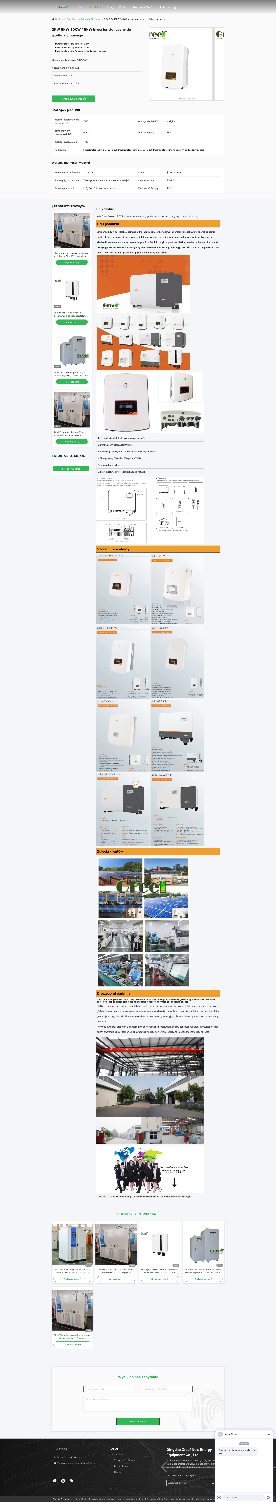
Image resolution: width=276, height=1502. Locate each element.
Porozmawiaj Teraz (71, 98)
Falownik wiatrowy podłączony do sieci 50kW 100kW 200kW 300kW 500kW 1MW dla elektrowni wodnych (72, 1271)
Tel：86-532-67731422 (68, 1457)
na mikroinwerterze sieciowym (176, 1196)
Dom (81, 7)
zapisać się (216, 1483)
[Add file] (219, 1497)
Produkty (95, 7)
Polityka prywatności (62, 1499)
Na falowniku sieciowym (89, 19)
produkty (71, 19)
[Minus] (269, 1434)
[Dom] (63, 7)
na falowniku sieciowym (146, 1196)
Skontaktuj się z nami (142, 9)
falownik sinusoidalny (120, 1196)
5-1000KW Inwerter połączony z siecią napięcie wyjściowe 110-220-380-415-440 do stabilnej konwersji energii (204, 1271)
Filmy (110, 7)
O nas (122, 7)
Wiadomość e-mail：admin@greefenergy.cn (77, 1463)
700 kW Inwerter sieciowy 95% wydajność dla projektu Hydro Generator (68, 435)
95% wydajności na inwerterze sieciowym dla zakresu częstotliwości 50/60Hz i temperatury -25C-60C (71, 315)
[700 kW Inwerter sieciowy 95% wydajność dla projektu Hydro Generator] (72, 1310)
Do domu (59, 19)
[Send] (269, 1497)
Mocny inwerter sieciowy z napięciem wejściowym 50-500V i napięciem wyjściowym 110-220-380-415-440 (71, 256)
